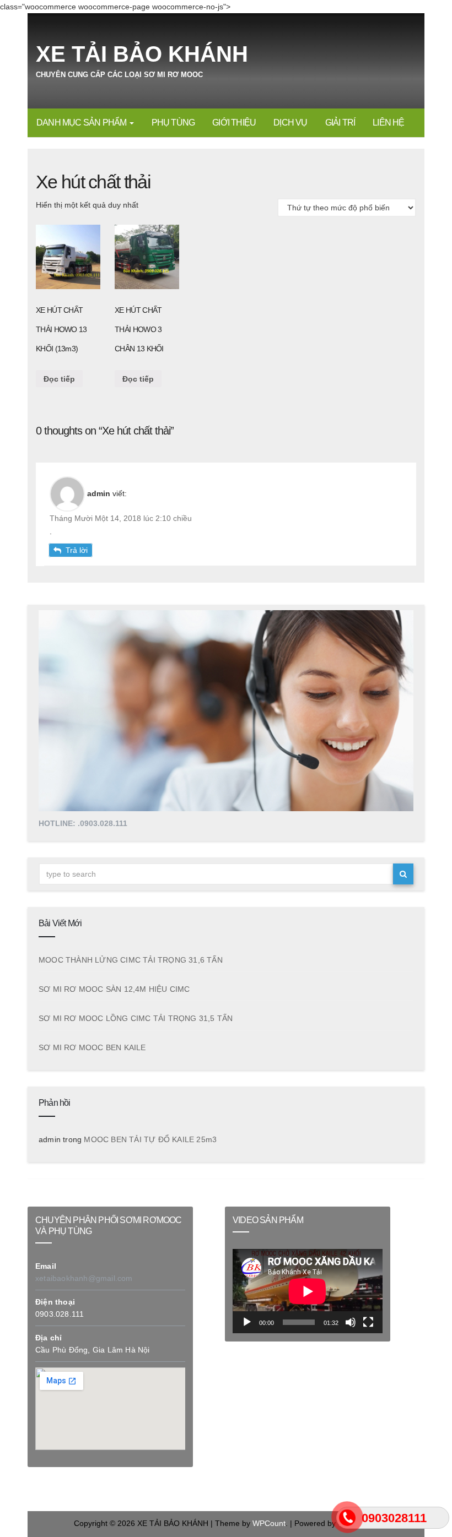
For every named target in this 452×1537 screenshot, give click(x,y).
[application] (308, 1291)
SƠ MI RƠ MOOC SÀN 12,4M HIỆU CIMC (114, 989)
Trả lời (77, 550)
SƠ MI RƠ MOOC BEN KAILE (92, 1047)
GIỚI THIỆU (234, 122)
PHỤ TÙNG (173, 122)
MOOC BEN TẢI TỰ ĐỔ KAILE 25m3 (150, 1139)
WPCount (269, 1523)
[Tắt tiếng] (350, 1322)
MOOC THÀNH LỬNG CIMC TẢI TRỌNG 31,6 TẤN (131, 959)
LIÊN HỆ (388, 122)
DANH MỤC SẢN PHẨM (82, 122)
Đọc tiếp (59, 378)
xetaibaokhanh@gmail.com (84, 1278)
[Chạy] (246, 1322)
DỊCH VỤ (290, 122)
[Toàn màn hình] (368, 1322)
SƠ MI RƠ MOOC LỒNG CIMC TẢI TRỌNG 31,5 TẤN (136, 1018)
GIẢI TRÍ (340, 122)
